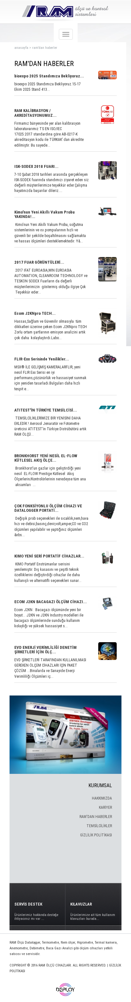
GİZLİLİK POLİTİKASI (96, 835)
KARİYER (105, 807)
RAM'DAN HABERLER (95, 816)
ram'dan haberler (44, 48)
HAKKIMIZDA (102, 798)
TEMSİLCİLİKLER (99, 826)
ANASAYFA (21, 48)
